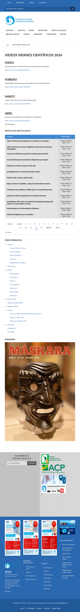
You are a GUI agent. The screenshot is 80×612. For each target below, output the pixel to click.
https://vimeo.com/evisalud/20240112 (17, 70)
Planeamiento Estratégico (18, 263)
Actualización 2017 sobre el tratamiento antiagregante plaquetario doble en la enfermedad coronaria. (30, 203)
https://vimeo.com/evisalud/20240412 (17, 121)
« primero (10, 224)
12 (20, 227)
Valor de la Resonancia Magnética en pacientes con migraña (28, 141)
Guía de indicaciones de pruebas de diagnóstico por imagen (27, 160)
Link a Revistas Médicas (66, 558)
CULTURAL (63, 34)
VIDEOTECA (21, 30)
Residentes (38, 34)
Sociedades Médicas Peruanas (68, 577)
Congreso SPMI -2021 (17, 317)
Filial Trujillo (14, 277)
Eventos (31, 2)
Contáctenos (43, 2)
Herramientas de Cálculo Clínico (67, 549)
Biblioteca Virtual (12, 34)
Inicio (7, 44)
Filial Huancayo (15, 284)
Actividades (30, 608)
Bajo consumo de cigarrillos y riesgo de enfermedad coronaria (28, 183)
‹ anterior (19, 224)
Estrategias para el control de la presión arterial (23, 172)
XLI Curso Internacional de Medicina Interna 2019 (26, 314)
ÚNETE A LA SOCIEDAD (58, 30)
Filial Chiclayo (14, 292)
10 (67, 224)
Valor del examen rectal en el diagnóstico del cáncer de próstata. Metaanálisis (29, 148)
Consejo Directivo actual (18, 248)
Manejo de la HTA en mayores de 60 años (21, 166)
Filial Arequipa (14, 274)
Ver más (8, 232)
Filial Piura (13, 295)
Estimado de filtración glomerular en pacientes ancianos (26, 196)
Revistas (47, 608)
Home (9, 2)
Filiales (31, 30)
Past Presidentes (15, 252)
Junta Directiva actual (30, 568)
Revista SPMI (42, 30)
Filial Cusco (13, 288)
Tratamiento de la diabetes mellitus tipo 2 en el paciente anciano (29, 190)
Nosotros (9, 30)
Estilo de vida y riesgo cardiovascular (20, 178)
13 (25, 227)
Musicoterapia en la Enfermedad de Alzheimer (23, 208)
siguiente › (49, 227)
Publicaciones (20, 2)
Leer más (7, 591)
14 (31, 227)
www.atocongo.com (61, 603)
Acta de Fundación (15, 255)
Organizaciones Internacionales (66, 571)
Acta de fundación (31, 579)
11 (72, 224)
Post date (65, 137)
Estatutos (13, 259)
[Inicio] (19, 20)
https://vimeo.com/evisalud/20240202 (17, 87)
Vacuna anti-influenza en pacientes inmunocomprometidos (27, 154)
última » (58, 227)
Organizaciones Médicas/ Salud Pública (67, 564)
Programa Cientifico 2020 (18, 321)
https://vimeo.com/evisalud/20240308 (17, 104)
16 (41, 227)
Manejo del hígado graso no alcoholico (20, 214)
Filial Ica (12, 281)
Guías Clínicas (66, 553)
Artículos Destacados (68, 544)
